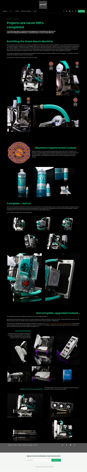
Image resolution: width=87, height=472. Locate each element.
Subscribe (56, 460)
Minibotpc (5, 11)
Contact (35, 11)
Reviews (17, 11)
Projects (11, 11)
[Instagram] (73, 11)
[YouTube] (70, 11)
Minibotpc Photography (26, 11)
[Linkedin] (67, 11)
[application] (13, 11)
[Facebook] (76, 11)
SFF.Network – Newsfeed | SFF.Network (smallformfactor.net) (58, 323)
